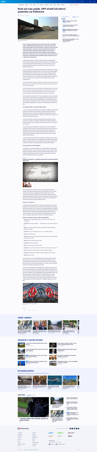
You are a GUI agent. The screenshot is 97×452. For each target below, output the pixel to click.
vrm (18, 14)
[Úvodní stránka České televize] (23, 428)
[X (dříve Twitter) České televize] (76, 428)
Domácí (34, 4)
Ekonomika (47, 4)
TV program (20, 432)
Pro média (34, 432)
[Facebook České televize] (72, 428)
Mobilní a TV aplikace (21, 444)
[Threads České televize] (78, 428)
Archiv (33, 310)
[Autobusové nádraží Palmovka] (38, 28)
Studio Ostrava (34, 437)
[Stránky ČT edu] (70, 436)
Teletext (19, 437)
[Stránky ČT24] (51, 432)
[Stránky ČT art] (60, 436)
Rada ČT (33, 439)
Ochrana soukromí (30, 449)
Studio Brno (34, 435)
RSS (78, 449)
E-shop (19, 442)
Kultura (58, 4)
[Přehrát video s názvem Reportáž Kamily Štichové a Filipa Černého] (40, 293)
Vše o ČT (19, 445)
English (25, 449)
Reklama (33, 434)
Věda (55, 4)
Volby (31, 4)
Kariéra (33, 440)
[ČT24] (3, 1)
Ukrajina (26, 4)
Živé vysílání (20, 434)
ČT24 (37, 310)
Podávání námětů (35, 442)
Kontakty (34, 445)
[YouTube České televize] (74, 428)
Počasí (51, 4)
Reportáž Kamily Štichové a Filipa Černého (29, 303)
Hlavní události (21, 4)
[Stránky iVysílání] (71, 432)
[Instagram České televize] (70, 428)
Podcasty (63, 4)
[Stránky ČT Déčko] (50, 436)
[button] (40, 293)
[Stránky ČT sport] (60, 432)
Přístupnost (36, 449)
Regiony (41, 4)
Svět (38, 4)
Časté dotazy (34, 444)
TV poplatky (20, 435)
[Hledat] (90, 1)
